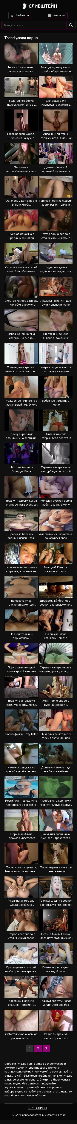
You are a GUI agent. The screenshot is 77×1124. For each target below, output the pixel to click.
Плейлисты (21, 15)
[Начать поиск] (71, 25)
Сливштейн (43, 6)
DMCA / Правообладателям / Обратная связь (39, 1115)
